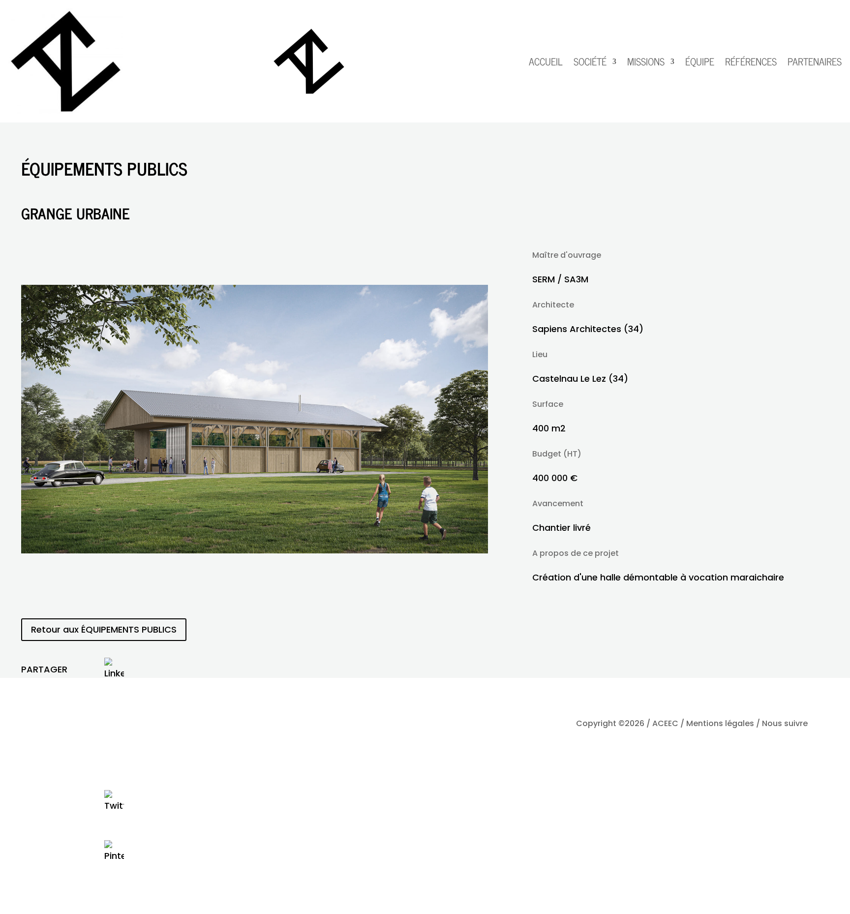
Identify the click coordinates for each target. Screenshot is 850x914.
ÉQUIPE (699, 61)
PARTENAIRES (815, 61)
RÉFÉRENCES (751, 61)
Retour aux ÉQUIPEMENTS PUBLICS (104, 629)
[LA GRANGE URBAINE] (254, 550)
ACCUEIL (546, 61)
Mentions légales (720, 723)
